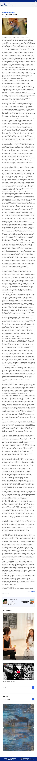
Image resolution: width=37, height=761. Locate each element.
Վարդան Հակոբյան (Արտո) (10, 12)
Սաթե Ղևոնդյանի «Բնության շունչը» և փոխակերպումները (17, 657)
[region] (18, 636)
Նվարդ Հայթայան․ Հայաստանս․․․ (25, 602)
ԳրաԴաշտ (3, 12)
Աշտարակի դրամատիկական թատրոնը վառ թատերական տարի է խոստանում (12, 602)
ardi (3, 16)
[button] (3, 636)
